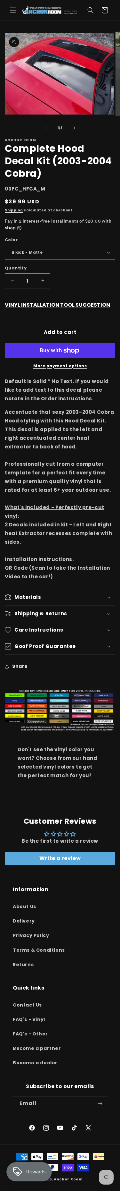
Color (11, 240)
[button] (13, 10)
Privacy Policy (31, 935)
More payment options (60, 366)
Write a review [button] (60, 858)
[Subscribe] (100, 1103)
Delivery (24, 921)
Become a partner (37, 1048)
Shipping (14, 210)
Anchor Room (68, 1179)
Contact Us (27, 1005)
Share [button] (20, 666)
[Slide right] (74, 128)
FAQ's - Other (30, 1034)
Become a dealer (35, 1062)
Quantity (16, 268)
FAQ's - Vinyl (29, 1019)
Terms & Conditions (39, 950)
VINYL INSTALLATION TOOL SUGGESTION (57, 305)
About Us (24, 906)
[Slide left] (46, 128)
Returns (23, 964)
